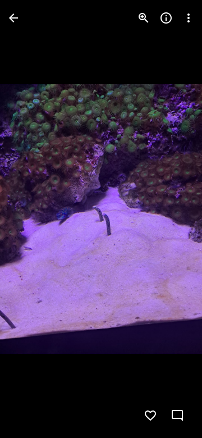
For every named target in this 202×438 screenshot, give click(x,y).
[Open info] (166, 18)
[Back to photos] (13, 17)
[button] (31, 219)
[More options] (188, 18)
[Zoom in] (143, 18)
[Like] (150, 415)
